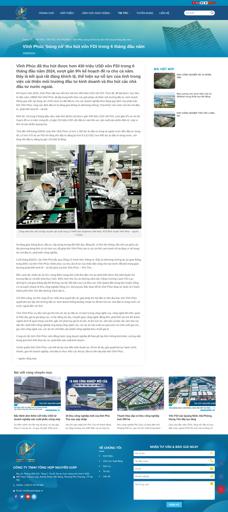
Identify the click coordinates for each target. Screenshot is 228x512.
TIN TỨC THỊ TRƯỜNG (58, 39)
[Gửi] (212, 13)
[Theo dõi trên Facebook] (16, 497)
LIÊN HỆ (164, 13)
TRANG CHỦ (46, 13)
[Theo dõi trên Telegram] (34, 497)
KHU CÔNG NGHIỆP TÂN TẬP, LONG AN (196, 114)
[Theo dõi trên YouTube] (28, 497)
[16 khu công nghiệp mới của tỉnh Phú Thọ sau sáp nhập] (89, 393)
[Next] (210, 395)
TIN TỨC (123, 13)
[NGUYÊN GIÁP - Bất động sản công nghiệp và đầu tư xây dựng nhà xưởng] (24, 13)
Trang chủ (28, 39)
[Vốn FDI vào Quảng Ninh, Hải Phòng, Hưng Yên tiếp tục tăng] (192, 393)
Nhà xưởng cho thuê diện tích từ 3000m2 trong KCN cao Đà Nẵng (194, 95)
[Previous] (19, 395)
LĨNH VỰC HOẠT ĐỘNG (96, 13)
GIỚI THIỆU (67, 13)
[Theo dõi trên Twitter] (22, 497)
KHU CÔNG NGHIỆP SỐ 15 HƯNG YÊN (194, 76)
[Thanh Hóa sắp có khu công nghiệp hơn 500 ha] (140, 393)
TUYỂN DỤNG (144, 13)
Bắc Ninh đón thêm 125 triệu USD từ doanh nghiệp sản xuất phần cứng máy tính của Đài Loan (37, 419)
